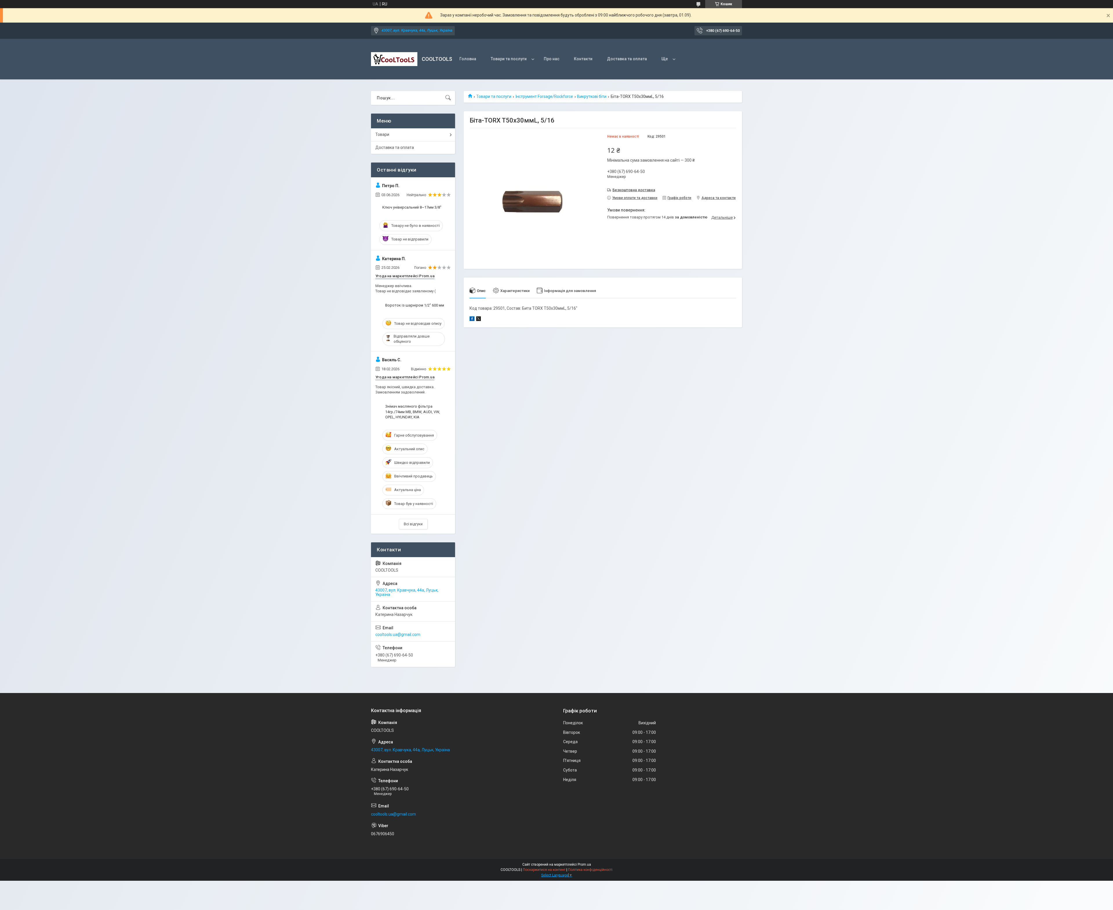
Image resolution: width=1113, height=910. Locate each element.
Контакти (583, 58)
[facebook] (472, 319)
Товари (382, 134)
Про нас (551, 58)
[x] (478, 319)
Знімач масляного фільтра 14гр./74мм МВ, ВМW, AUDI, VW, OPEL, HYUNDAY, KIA (412, 411)
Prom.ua (584, 864)
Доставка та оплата (627, 58)
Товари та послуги (509, 58)
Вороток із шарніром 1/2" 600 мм (414, 305)
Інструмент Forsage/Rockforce (544, 96)
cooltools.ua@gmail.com (397, 634)
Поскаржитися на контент (544, 870)
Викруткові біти (591, 96)
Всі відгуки (413, 524)
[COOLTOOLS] (394, 59)
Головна (467, 58)
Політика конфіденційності (590, 870)
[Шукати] (448, 98)
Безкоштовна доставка (633, 190)
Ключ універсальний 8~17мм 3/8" (411, 207)
